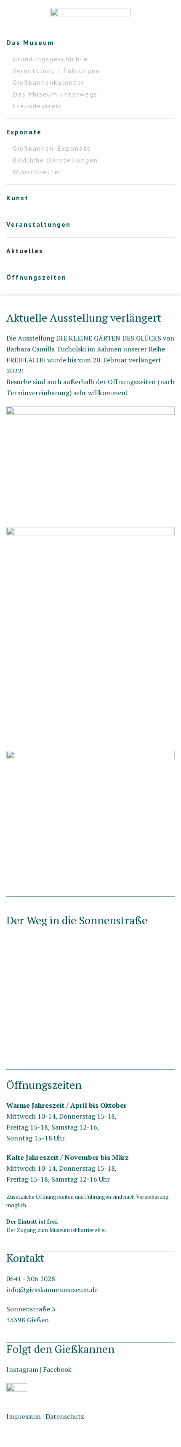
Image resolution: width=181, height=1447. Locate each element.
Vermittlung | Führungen (56, 70)
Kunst (17, 198)
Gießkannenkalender (49, 82)
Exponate (24, 132)
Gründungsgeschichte (50, 59)
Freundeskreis (37, 106)
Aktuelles (24, 250)
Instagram (22, 1369)
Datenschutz (64, 1416)
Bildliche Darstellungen (55, 160)
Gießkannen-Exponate (52, 148)
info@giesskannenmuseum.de (52, 1289)
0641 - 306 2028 (30, 1278)
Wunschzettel (37, 172)
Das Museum (30, 42)
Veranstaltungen (38, 224)
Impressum (23, 1416)
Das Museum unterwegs (55, 94)
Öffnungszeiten (36, 277)
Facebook (57, 1369)
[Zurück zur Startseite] (90, 17)
